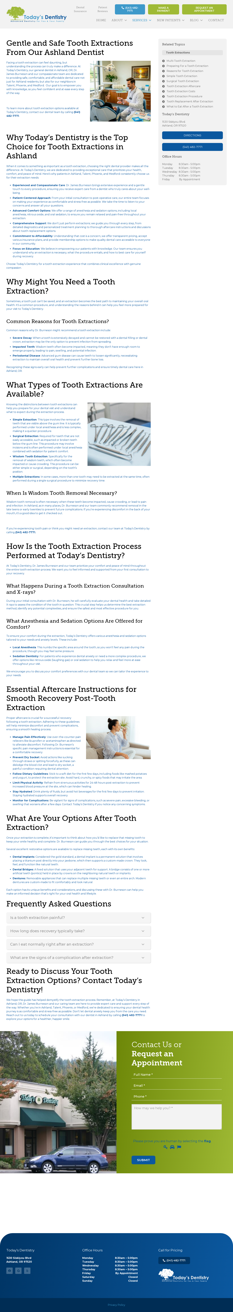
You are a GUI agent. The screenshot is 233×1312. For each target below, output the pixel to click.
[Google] (18, 1271)
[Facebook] (9, 1271)
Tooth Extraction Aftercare (184, 86)
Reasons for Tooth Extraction (185, 71)
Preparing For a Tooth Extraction (187, 65)
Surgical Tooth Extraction (183, 81)
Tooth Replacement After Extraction (190, 101)
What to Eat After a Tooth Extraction (190, 106)
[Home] (183, 1275)
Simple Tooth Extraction (182, 76)
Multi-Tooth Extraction (181, 60)
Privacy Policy (116, 1304)
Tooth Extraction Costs (181, 91)
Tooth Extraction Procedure (184, 96)
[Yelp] (27, 1271)
